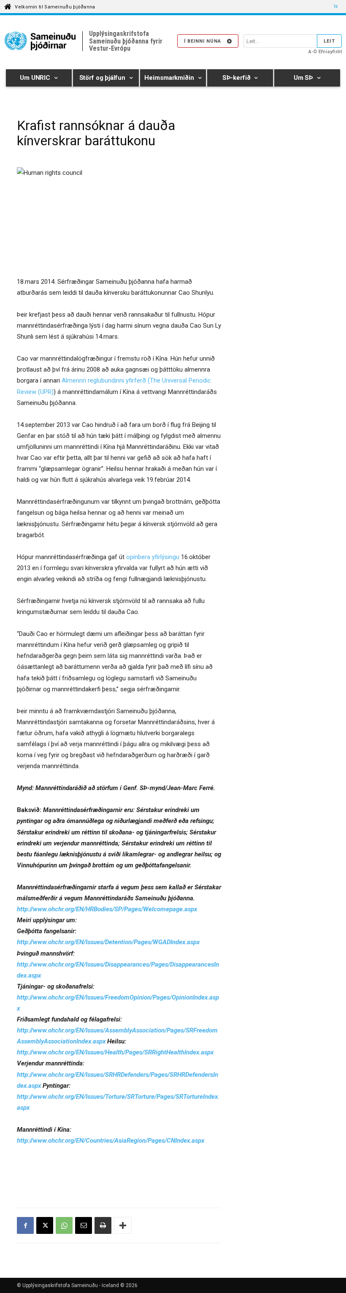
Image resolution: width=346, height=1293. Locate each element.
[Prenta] (103, 1225)
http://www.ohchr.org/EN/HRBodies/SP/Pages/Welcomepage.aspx (107, 909)
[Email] (83, 1225)
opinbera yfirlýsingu (152, 557)
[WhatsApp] (64, 1225)
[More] (123, 1225)
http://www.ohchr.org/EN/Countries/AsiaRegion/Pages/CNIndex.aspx (110, 1140)
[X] (44, 1225)
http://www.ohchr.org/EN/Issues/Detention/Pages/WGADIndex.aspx (108, 942)
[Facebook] (25, 1225)
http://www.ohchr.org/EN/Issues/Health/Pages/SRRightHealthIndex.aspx (115, 1052)
